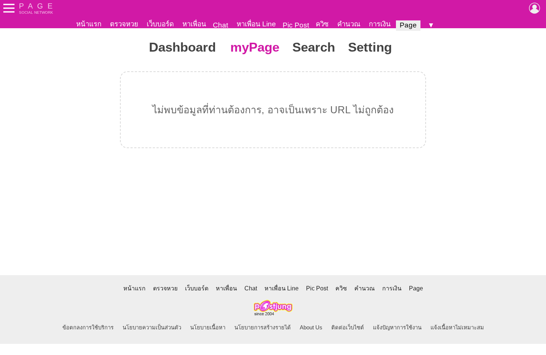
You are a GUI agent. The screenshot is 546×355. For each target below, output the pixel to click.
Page (408, 25)
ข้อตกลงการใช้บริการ (88, 327)
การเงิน (380, 24)
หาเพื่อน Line (256, 24)
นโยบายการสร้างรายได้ (262, 327)
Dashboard (182, 47)
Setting (370, 47)
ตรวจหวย (124, 24)
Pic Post (296, 25)
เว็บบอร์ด (160, 24)
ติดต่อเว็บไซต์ (347, 327)
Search (313, 47)
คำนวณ (348, 24)
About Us (311, 327)
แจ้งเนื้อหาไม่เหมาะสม (457, 327)
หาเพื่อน (194, 24)
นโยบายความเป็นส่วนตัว (152, 327)
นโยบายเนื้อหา (207, 327)
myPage (254, 47)
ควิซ (322, 24)
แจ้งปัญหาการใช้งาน (397, 327)
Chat (220, 25)
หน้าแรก (88, 24)
